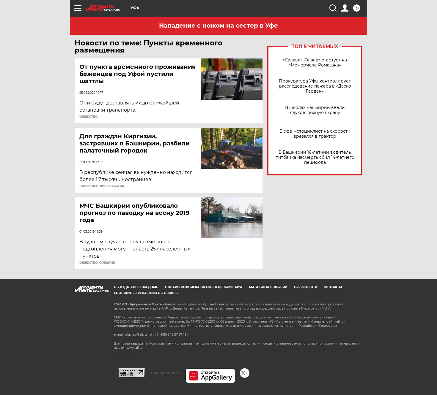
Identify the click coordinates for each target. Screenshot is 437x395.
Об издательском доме (136, 287)
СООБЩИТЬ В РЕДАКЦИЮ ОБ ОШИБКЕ (146, 293)
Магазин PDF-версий (268, 287)
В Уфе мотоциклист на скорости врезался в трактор (314, 134)
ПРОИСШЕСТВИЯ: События (101, 186)
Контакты (333, 287)
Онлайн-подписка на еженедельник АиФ (203, 287)
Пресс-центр (305, 287)
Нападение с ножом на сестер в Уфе (218, 25)
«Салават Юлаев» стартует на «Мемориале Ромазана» (315, 63)
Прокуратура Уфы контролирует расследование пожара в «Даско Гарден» (315, 86)
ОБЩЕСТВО (88, 116)
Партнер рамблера (165, 373)
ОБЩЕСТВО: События (97, 262)
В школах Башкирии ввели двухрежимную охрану (315, 110)
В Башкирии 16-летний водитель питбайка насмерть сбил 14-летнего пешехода (315, 157)
